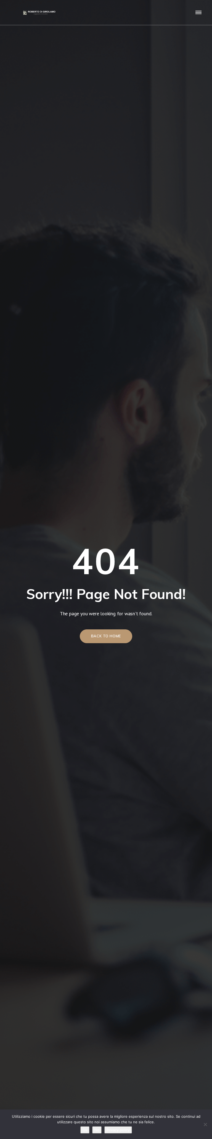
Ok (85, 1130)
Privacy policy (118, 1130)
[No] (205, 1124)
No (96, 1130)
